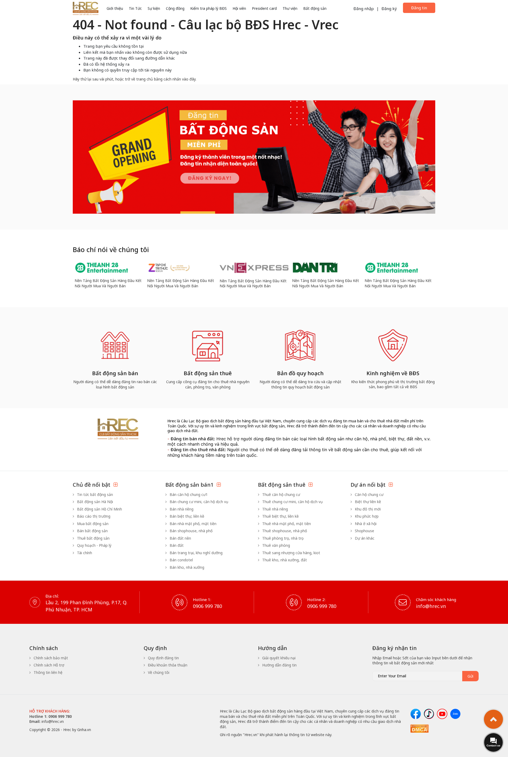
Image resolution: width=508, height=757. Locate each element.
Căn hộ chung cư (368, 494)
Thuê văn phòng (275, 545)
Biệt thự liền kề (367, 501)
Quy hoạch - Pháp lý (93, 545)
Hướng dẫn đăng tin (279, 665)
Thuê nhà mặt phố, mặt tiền (286, 523)
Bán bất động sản (92, 530)
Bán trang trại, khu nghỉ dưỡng (196, 552)
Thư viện (290, 8)
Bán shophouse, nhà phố (190, 530)
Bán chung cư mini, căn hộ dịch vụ (198, 501)
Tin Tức (135, 8)
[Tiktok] (429, 714)
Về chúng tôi (158, 672)
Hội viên (239, 8)
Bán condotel (181, 559)
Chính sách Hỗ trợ (48, 665)
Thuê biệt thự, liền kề (280, 516)
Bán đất (176, 545)
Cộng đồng (175, 8)
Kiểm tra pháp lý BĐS (208, 8)
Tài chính (84, 552)
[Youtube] (442, 714)
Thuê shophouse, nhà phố (284, 530)
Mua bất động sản (92, 523)
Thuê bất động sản (93, 538)
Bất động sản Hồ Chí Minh (99, 509)
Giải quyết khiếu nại (278, 657)
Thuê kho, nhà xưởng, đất (284, 559)
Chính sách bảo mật (50, 657)
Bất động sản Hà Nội (94, 501)
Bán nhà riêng (181, 509)
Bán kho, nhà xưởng (186, 567)
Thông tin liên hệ (47, 672)
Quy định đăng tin (163, 657)
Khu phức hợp (366, 516)
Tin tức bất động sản (94, 494)
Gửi (470, 676)
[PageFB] (415, 714)
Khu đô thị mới (367, 509)
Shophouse (364, 530)
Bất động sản (314, 8)
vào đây (189, 79)
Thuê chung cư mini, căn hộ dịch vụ (292, 501)
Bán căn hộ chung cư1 (188, 494)
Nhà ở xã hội (365, 523)
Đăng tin (419, 7)
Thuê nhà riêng (274, 509)
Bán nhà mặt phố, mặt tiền (192, 523)
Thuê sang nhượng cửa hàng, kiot (290, 552)
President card (264, 8)
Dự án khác (364, 538)
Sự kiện (154, 8)
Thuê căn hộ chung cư (280, 494)
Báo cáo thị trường (93, 516)
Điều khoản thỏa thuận (167, 665)
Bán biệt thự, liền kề (186, 516)
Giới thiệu (115, 8)
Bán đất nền (180, 538)
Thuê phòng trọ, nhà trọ (282, 538)
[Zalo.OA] (455, 714)
